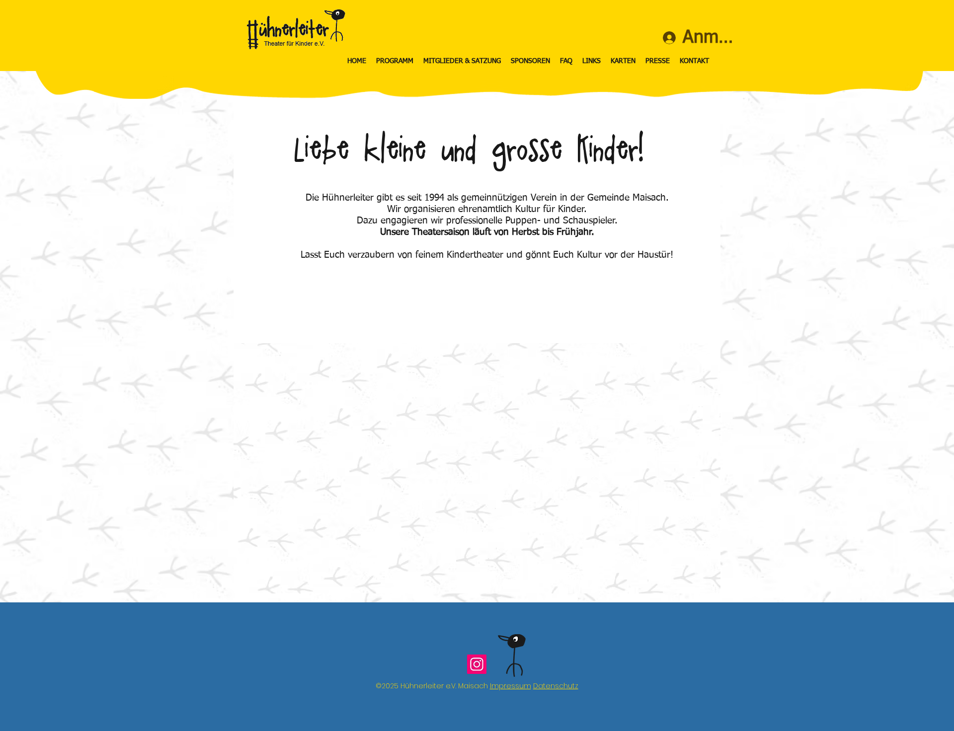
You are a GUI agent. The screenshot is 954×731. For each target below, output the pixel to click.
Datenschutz (555, 686)
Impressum (510, 686)
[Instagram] (476, 664)
